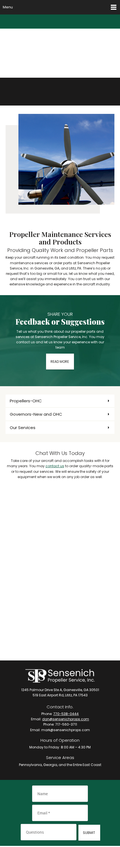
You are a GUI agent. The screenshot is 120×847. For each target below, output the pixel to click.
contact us (54, 466)
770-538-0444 (66, 713)
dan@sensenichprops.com (65, 719)
